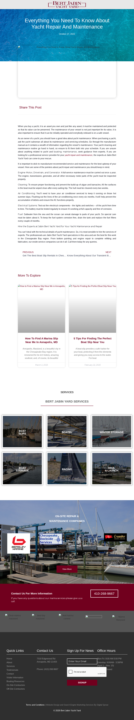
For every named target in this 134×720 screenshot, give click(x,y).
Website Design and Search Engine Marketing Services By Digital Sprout (77, 705)
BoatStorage (22, 469)
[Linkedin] (72, 699)
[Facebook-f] (61, 699)
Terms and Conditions (35, 705)
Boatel (67, 432)
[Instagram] (67, 699)
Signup (82, 682)
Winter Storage (112, 432)
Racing (67, 469)
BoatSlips (22, 432)
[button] (88, 105)
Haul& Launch (111, 469)
